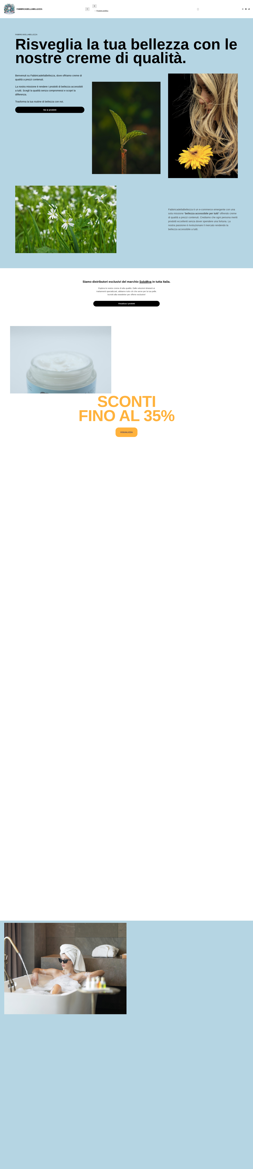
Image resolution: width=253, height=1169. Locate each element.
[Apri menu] (87, 9)
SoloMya (145, 281)
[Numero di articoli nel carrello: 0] (198, 9)
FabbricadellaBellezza (29, 9)
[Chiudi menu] (94, 6)
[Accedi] (153, 9)
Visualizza (126, 432)
